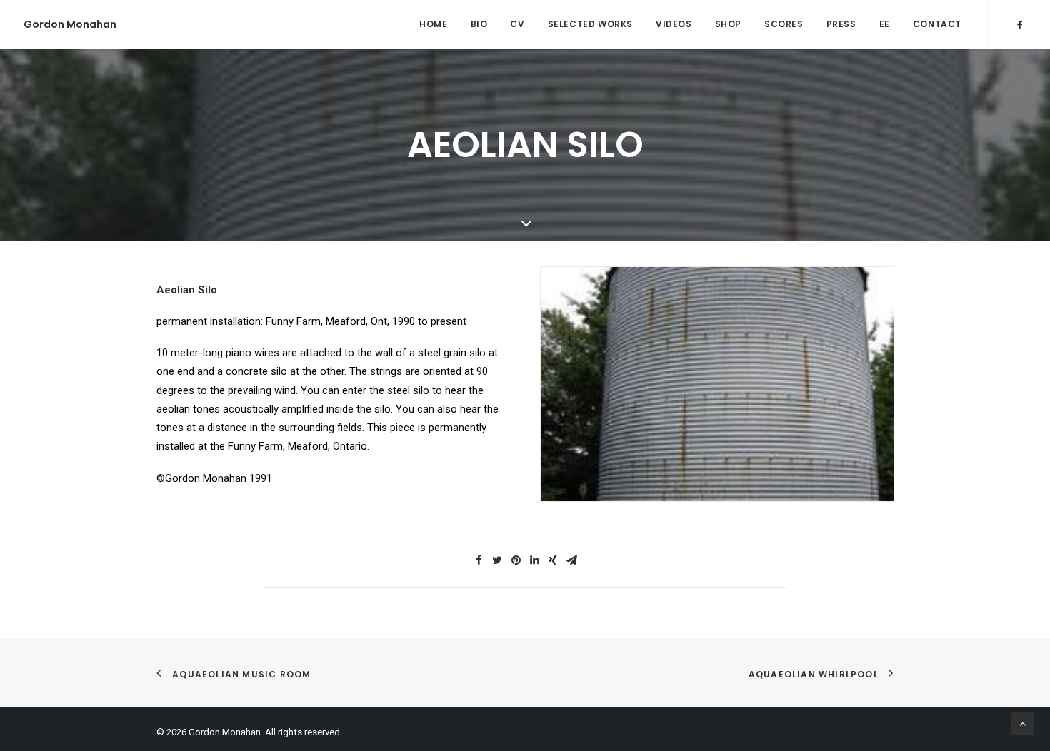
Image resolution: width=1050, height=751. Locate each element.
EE (884, 24)
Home (433, 24)
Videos (674, 24)
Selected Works (590, 24)
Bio (479, 24)
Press (841, 24)
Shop (728, 24)
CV (517, 24)
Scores (784, 24)
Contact (937, 24)
